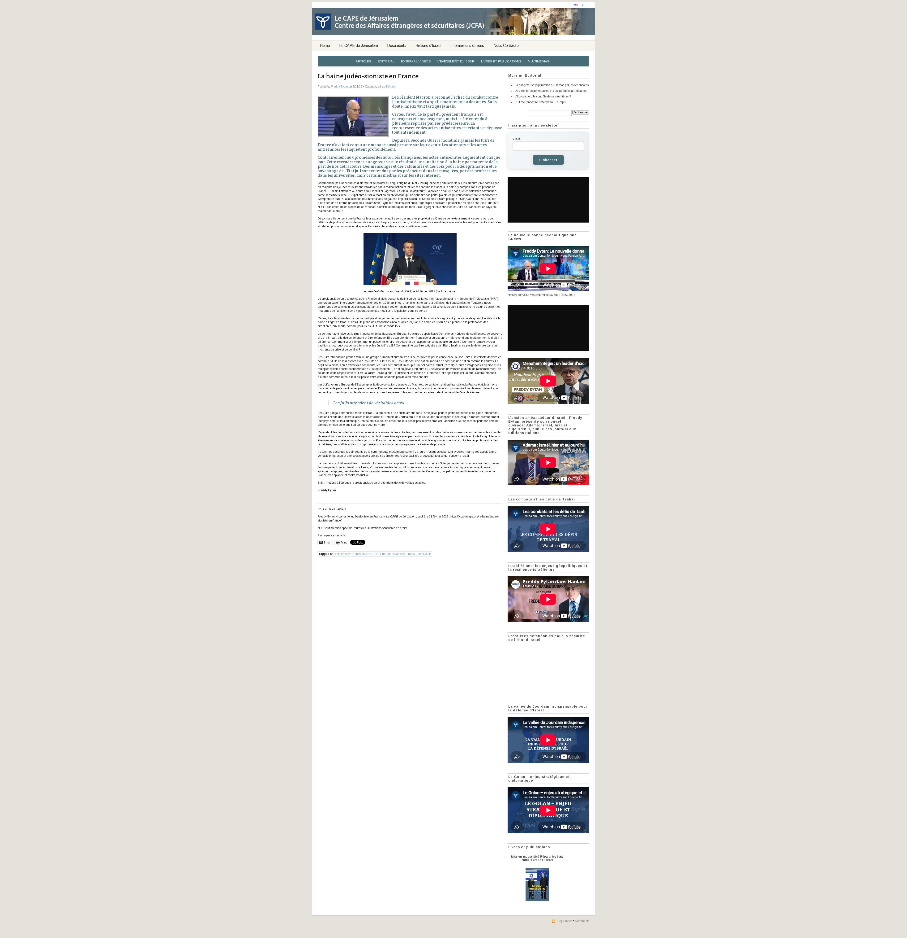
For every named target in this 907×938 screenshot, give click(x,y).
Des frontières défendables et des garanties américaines (551, 90)
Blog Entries (564, 921)
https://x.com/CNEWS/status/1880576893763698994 (541, 295)
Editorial (386, 61)
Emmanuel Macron (392, 554)
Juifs (428, 554)
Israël (420, 554)
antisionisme (363, 554)
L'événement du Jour (456, 61)
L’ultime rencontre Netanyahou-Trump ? (540, 102)
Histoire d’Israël (428, 46)
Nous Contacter (506, 46)
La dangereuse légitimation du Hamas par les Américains (552, 85)
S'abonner (548, 160)
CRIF (375, 554)
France (410, 554)
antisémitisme (344, 554)
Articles (363, 61)
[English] (576, 5)
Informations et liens (467, 46)
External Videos (416, 61)
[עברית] (582, 5)
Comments (582, 921)
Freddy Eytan (339, 86)
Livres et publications (501, 61)
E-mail (517, 138)
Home (325, 46)
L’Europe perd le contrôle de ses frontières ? (543, 96)
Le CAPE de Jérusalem (358, 46)
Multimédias (538, 61)
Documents (396, 46)
